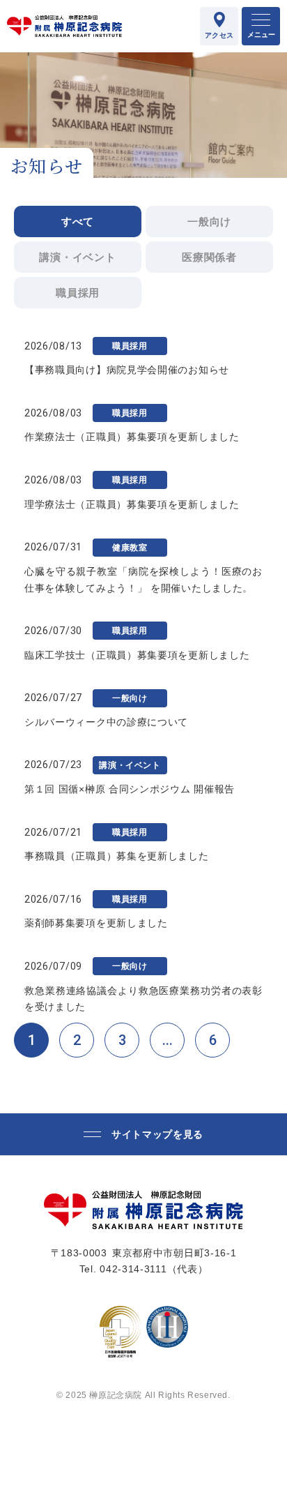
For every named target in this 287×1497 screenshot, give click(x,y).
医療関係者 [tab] (209, 257)
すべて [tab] (77, 221)
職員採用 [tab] (78, 293)
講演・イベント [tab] (77, 257)
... (167, 1040)
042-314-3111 (133, 1268)
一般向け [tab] (209, 221)
